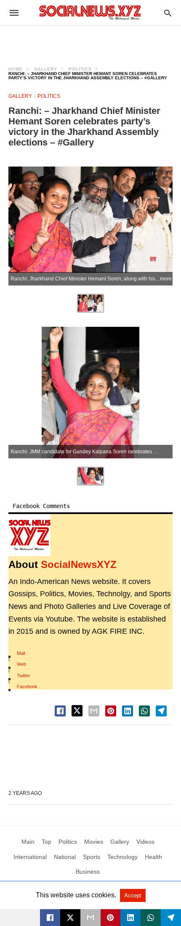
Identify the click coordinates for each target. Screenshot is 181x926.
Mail (21, 653)
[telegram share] (161, 710)
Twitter (23, 675)
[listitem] (90, 303)
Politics (80, 69)
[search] (168, 13)
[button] (29, 535)
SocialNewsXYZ (79, 564)
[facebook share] (60, 710)
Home (15, 69)
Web (21, 664)
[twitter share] (77, 710)
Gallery (45, 69)
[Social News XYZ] (90, 12)
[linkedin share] (127, 710)
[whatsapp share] (144, 710)
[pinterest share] (110, 710)
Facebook (27, 686)
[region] (90, 40)
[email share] (93, 710)
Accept (132, 895)
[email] (90, 917)
